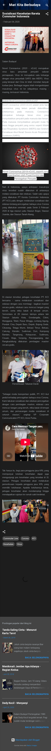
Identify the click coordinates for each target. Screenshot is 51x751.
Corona (25, 538)
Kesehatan (8, 544)
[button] (47, 14)
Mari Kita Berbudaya (24, 5)
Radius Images (32, 745)
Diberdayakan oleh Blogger (27, 740)
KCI (34, 538)
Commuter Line (11, 538)
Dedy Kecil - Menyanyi (15, 702)
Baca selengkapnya (37, 657)
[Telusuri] (47, 5)
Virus (19, 544)
